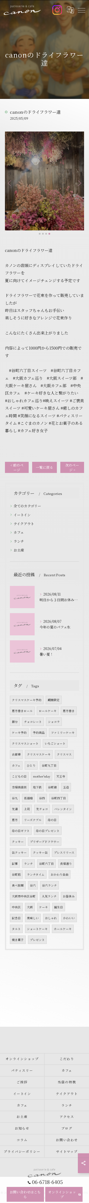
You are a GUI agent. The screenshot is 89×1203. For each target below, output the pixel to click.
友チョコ (42, 809)
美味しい (33, 918)
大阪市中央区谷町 (24, 896)
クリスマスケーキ (39, 754)
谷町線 (52, 787)
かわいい (69, 918)
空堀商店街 (19, 787)
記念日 (16, 918)
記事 (15, 864)
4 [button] (49, 234)
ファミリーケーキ (63, 733)
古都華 (16, 754)
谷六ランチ (49, 885)
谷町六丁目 (46, 864)
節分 (15, 722)
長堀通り (66, 864)
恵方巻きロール (22, 711)
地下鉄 (37, 787)
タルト (16, 929)
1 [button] (40, 234)
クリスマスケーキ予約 (27, 700)
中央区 (16, 907)
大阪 (30, 907)
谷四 (42, 798)
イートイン (22, 514)
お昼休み (69, 896)
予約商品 (39, 733)
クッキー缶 (40, 852)
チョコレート (33, 722)
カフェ (19, 532)
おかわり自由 (59, 874)
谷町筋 (16, 874)
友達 (15, 809)
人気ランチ (49, 896)
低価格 (28, 798)
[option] (44, 181)
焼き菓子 (18, 940)
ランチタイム (35, 874)
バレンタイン (63, 809)
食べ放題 (18, 885)
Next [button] (79, 183)
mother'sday (41, 776)
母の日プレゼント (48, 831)
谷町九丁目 (49, 765)
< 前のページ (16, 467)
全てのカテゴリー (27, 505)
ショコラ (54, 722)
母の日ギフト (21, 831)
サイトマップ (67, 1151)
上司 (27, 809)
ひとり (31, 765)
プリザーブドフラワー (44, 842)
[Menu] (81, 9)
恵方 (15, 820)
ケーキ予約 (19, 733)
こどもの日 (19, 776)
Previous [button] (10, 183)
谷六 (33, 885)
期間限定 (54, 700)
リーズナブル (33, 820)
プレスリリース (64, 852)
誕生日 (58, 907)
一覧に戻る (44, 467)
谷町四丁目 (58, 798)
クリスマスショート (25, 743)
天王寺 (60, 776)
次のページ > (72, 467)
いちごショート (55, 743)
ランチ (19, 541)
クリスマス (64, 754)
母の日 (52, 820)
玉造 (66, 787)
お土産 (19, 550)
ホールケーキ (63, 929)
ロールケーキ (48, 711)
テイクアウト (24, 523)
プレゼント (37, 940)
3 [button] (46, 234)
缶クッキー (19, 852)
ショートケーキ (37, 929)
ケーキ (43, 907)
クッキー (18, 842)
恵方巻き (69, 711)
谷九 (15, 798)
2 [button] (43, 234)
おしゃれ (51, 918)
